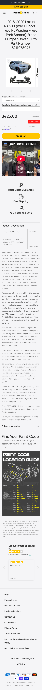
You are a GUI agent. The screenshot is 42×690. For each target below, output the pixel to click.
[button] (4, 12)
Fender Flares (10, 600)
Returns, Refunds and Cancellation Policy (20, 641)
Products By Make (12, 611)
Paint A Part (16, 682)
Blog (6, 594)
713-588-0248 (22, 7)
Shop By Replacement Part (16, 648)
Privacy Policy (10, 628)
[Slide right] (31, 91)
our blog (5, 323)
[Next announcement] (37, 2)
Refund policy (18, 685)
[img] (22, 551)
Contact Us (9, 617)
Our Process (10, 622)
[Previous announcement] (4, 2)
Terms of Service (12, 633)
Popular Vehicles (12, 605)
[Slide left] (11, 91)
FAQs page (9, 314)
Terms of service (30, 685)
